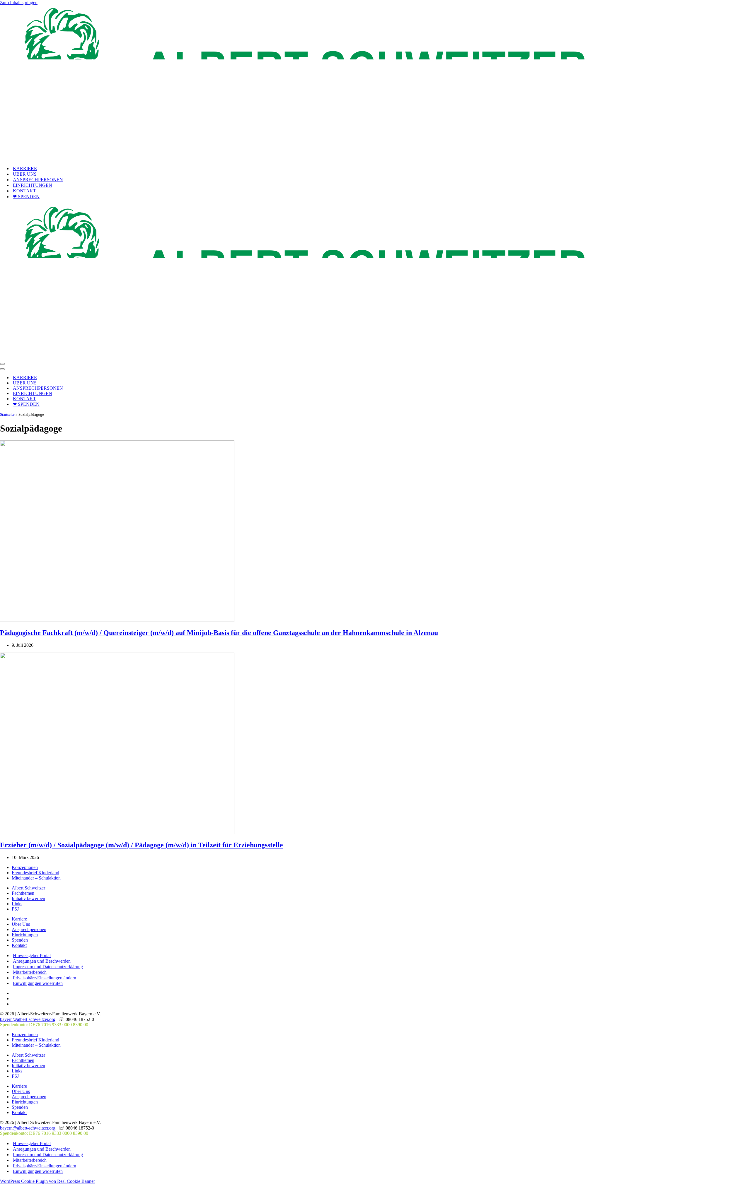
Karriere (19, 918)
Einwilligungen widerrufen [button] (38, 983)
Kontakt (19, 945)
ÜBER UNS (25, 174)
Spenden (20, 939)
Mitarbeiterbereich (30, 972)
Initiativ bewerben (28, 898)
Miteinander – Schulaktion (36, 877)
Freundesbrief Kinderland (35, 872)
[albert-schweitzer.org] (293, 158)
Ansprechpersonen (29, 929)
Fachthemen (23, 893)
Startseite (7, 414)
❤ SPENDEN (26, 196)
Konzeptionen (25, 867)
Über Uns (21, 924)
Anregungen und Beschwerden (42, 961)
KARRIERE (25, 168)
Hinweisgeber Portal (32, 955)
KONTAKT (24, 190)
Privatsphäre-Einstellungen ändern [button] (44, 977)
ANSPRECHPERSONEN (38, 179)
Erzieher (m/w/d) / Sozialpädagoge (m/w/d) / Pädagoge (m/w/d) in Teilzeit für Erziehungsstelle (141, 845)
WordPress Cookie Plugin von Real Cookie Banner (47, 1181)
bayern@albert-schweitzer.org (27, 1019)
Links (17, 903)
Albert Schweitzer (28, 887)
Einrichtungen (25, 934)
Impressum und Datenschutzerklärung (48, 966)
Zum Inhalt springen (19, 2)
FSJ (15, 908)
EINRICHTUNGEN (32, 185)
